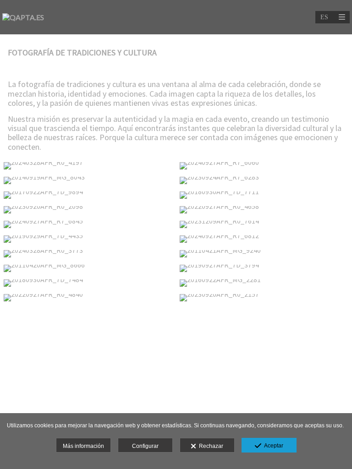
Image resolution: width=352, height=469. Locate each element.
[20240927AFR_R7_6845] (88, 224)
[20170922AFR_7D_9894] (88, 195)
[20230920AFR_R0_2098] (88, 209)
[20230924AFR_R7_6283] (264, 180)
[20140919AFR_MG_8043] (88, 180)
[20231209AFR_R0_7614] (264, 224)
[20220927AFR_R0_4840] (88, 297)
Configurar (145, 446)
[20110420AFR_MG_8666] (88, 268)
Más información (83, 446)
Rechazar (209, 446)
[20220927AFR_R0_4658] (264, 209)
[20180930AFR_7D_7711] (264, 195)
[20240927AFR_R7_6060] (264, 165)
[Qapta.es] (23, 17)
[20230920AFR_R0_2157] (264, 297)
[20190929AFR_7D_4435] (88, 239)
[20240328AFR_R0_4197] (88, 165)
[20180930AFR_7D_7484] (88, 283)
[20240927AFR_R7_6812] (264, 239)
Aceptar (272, 445)
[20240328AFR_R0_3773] (88, 253)
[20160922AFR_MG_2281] (264, 283)
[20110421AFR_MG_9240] (264, 253)
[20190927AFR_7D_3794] (264, 268)
